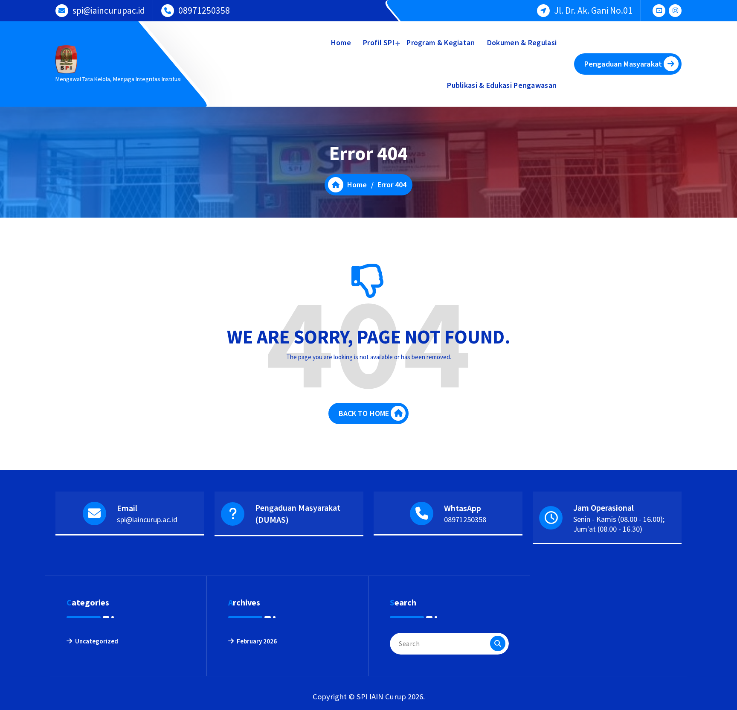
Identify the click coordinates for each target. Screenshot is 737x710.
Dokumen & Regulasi (522, 42)
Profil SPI (379, 42)
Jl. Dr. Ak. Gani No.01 (593, 10)
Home (341, 42)
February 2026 (257, 641)
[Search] (497, 643)
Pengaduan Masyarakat (623, 64)
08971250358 (204, 10)
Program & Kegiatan (440, 42)
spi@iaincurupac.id (109, 10)
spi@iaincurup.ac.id (147, 519)
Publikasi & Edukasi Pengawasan (502, 85)
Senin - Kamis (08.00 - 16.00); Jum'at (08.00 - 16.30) (618, 524)
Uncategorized (96, 641)
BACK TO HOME (364, 413)
